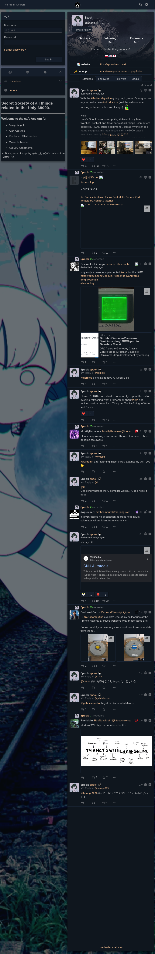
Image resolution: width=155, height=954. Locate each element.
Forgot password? (15, 49)
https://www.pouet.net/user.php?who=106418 (126, 71)
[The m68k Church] (77, 4)
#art (137, 196)
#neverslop (87, 182)
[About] (45, 72)
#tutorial (108, 200)
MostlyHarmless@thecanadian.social (118, 431)
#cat (115, 196)
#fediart (97, 200)
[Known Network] (27, 72)
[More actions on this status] (114, 165)
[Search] (140, 4)
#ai (82, 196)
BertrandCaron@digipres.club (117, 612)
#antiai (89, 196)
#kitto (122, 196)
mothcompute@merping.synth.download (115, 511)
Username (10, 25)
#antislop (99, 196)
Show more (116, 135)
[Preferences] (146, 4)
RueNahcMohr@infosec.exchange (114, 720)
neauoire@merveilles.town (120, 264)
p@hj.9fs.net (90, 177)
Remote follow (82, 29)
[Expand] (149, 90)
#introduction (110, 102)
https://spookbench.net (112, 64)
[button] (84, 160)
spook (93, 90)
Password (10, 37)
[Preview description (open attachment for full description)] (92, 144)
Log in (48, 59)
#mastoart (87, 200)
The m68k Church (14, 4)
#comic (130, 196)
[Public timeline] (10, 72)
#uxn (135, 399)
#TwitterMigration (101, 98)
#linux (108, 196)
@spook (89, 22)
